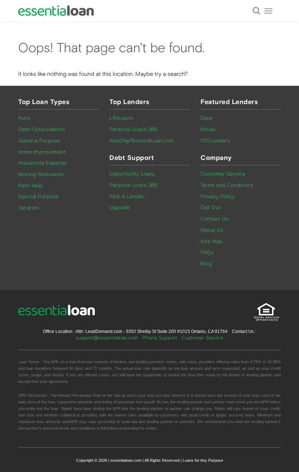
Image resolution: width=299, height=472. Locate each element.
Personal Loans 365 (133, 129)
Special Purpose (38, 196)
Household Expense (42, 163)
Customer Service (223, 174)
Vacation (28, 208)
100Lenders (215, 141)
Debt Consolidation (41, 129)
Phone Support (159, 338)
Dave (207, 118)
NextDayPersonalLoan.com (141, 141)
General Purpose (39, 141)
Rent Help (30, 186)
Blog (206, 264)
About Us (212, 230)
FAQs (207, 252)
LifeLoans (121, 118)
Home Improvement (42, 152)
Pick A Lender (126, 196)
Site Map (211, 241)
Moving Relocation (41, 174)
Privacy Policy (218, 196)
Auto (24, 118)
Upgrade (119, 207)
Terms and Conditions (227, 185)
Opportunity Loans (132, 174)
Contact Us (214, 219)
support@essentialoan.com (107, 338)
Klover (208, 129)
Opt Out (211, 207)
